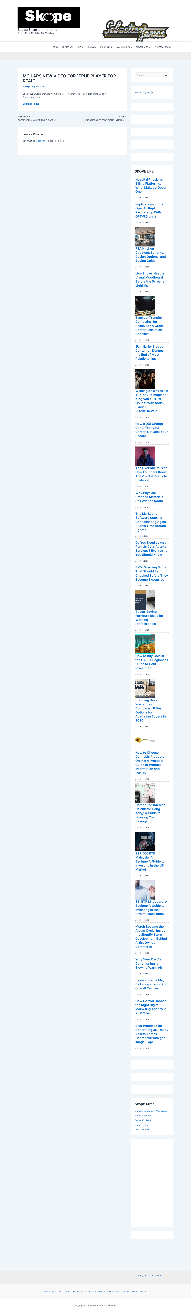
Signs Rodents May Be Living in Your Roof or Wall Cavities (152, 984)
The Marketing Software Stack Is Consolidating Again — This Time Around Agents (150, 521)
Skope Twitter (142, 1124)
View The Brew (142, 1129)
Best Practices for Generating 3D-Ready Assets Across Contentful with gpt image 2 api (151, 1033)
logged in (40, 140)
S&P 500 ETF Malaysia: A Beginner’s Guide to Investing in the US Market (150, 861)
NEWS (67, 1291)
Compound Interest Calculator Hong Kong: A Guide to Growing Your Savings (150, 812)
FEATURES (57, 1291)
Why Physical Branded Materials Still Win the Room (149, 496)
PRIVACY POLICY (140, 1291)
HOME (47, 1291)
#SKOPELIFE (90, 1291)
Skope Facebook (143, 1115)
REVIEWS (77, 1291)
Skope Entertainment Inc (38, 29)
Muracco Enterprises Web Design (151, 1110)
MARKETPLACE (105, 1291)
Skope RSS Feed (143, 1119)
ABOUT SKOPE (122, 1291)
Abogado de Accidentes (150, 1275)
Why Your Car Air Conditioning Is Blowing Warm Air (148, 963)
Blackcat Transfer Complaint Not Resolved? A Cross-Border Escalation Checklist (150, 325)
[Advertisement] (154, 1182)
